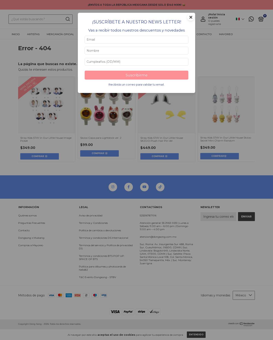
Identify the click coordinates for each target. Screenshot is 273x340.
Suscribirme (137, 75)
